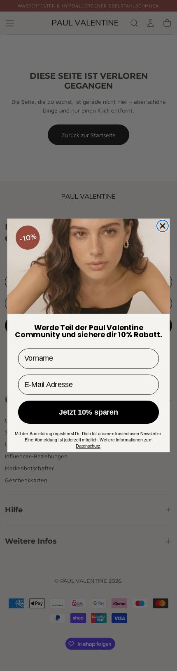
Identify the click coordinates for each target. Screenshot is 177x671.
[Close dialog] (162, 226)
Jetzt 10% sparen (88, 412)
